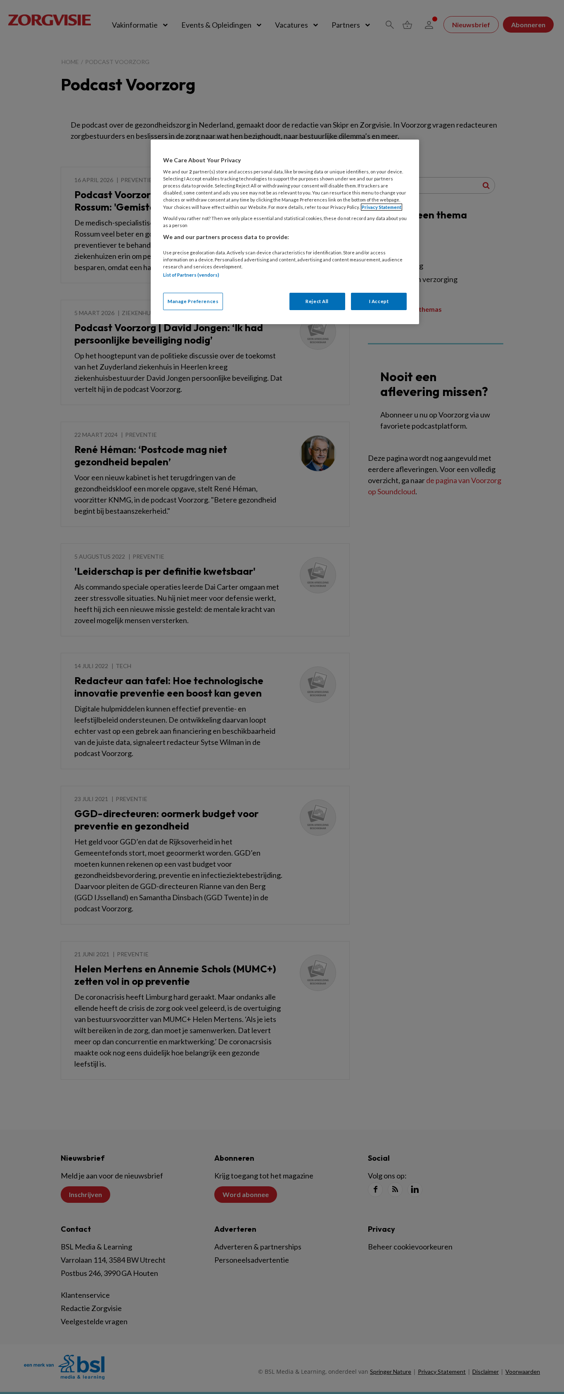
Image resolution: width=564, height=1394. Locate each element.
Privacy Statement (381, 207)
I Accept (379, 301)
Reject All (317, 301)
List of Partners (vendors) (191, 274)
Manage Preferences (193, 301)
